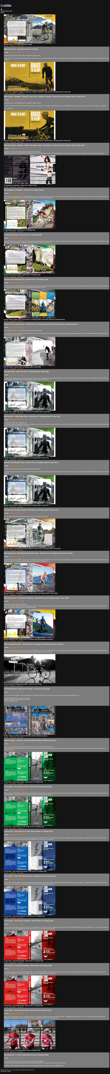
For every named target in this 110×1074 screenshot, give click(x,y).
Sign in (10, 11)
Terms (5, 1069)
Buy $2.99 (20, 506)
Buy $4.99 (20, 321)
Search (7, 11)
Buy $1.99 (20, 46)
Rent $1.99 (13, 321)
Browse (3, 11)
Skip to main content (6, 1)
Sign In (2, 12)
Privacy (9, 1069)
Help (2, 1069)
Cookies (13, 1069)
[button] (1, 9)
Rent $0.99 (13, 46)
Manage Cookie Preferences (23, 1069)
